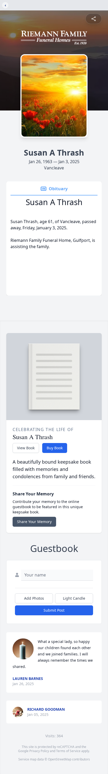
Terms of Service (68, 751)
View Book (26, 447)
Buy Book (55, 447)
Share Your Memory (34, 521)
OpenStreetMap (59, 759)
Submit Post (54, 610)
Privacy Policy (39, 751)
